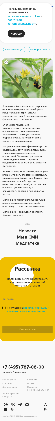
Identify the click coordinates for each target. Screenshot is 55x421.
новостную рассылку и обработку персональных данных (28, 309)
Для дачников (9, 387)
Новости (27, 230)
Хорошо (16, 33)
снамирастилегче (40, 49)
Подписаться (27, 329)
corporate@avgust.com (14, 372)
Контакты (7, 383)
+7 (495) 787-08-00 (23, 367)
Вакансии (32, 379)
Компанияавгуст (14, 49)
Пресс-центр (9, 379)
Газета (30, 383)
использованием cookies (24, 16)
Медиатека (27, 243)
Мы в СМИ (27, 236)
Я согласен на (28, 309)
